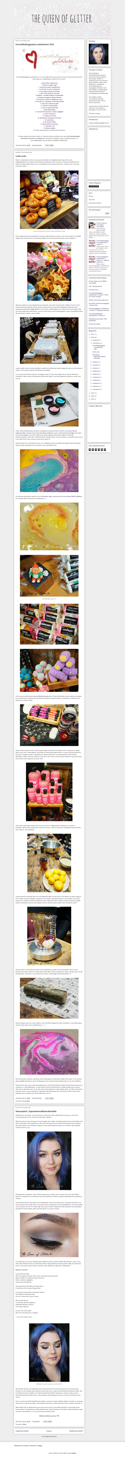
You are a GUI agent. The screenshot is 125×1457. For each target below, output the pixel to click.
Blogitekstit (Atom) (51, 1436)
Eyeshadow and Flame (54, 118)
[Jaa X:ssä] (49, 145)
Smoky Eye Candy (45, 87)
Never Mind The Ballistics (74, 496)
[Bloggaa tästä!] (47, 145)
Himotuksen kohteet (95, 203)
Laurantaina (50, 120)
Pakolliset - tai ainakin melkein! (46, 95)
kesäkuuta (96, 374)
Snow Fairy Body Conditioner (44, 433)
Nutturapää (43, 118)
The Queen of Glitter (43, 99)
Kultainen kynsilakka (44, 97)
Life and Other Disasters (44, 112)
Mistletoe (41, 696)
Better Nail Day (47, 124)
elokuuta (95, 368)
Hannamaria (56, 89)
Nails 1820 (45, 83)
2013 (92, 399)
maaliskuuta (96, 383)
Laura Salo (56, 93)
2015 (92, 393)
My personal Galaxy (54, 91)
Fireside (78, 236)
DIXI (46, 114)
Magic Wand (34, 309)
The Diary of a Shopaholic (44, 101)
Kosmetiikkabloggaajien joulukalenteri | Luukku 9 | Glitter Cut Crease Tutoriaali (98, 294)
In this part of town (45, 89)
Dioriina (45, 105)
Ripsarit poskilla (53, 103)
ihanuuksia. (64, 307)
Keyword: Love (50, 126)
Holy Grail (91, 199)
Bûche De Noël (46, 896)
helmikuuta (96, 386)
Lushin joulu (21, 156)
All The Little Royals (46, 93)
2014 (92, 396)
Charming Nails (53, 105)
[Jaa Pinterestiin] (53, 145)
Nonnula (55, 124)
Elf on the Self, (46, 599)
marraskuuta (96, 343)
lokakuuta (96, 362)
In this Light (43, 91)
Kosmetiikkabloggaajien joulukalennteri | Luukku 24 (102, 242)
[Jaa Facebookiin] (51, 145)
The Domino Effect (50, 122)
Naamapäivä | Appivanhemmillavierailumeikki (36, 1111)
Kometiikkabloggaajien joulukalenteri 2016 (35, 44)
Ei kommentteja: (37, 145)
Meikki (24, 1424)
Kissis (44, 108)
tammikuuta (96, 389)
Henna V (45, 85)
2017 (92, 334)
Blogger (74, 1453)
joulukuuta (96, 340)
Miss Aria (45, 103)
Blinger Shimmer (56, 97)
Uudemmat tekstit (22, 1431)
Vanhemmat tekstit (76, 1431)
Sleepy (26, 435)
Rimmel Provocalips (94, 324)
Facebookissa (31, 138)
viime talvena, (54, 309)
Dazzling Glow (56, 87)
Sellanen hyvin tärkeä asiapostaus (98, 300)
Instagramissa (41, 138)
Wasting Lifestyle (53, 108)
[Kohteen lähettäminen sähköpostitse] (46, 145)
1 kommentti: (36, 1421)
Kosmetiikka (26, 1101)
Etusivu (49, 1431)
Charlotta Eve (54, 83)
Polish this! (52, 114)
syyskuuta (96, 365)
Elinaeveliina (59, 95)
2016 (92, 337)
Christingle (71, 433)
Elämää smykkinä (50, 128)
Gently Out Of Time (50, 116)
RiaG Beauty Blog (50, 110)
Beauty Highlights (58, 112)
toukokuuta (96, 377)
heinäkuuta (96, 371)
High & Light (53, 85)
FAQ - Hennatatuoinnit (95, 286)
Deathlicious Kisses (57, 99)
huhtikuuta (96, 380)
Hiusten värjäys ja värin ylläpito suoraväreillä (101, 224)
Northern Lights (47, 496)
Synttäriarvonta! (93, 290)
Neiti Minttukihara (58, 101)
